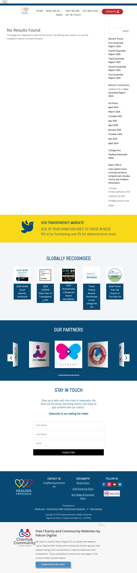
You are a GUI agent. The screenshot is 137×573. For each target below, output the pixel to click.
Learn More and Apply (53, 564)
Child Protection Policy (83, 489)
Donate (111, 11)
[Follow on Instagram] (109, 484)
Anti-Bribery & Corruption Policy (83, 496)
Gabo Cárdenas (96, 509)
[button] (11, 357)
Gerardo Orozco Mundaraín (75, 509)
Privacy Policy (83, 483)
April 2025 (113, 125)
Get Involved (90, 11)
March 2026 (114, 111)
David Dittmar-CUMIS (55, 509)
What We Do (53, 11)
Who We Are (72, 11)
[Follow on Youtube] (114, 484)
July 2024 (112, 138)
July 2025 (112, 120)
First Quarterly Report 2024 (118, 92)
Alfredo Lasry (40, 509)
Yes (4, 2)
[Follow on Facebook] (104, 484)
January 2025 (114, 129)
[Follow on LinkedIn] (120, 484)
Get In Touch (73, 15)
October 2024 (115, 134)
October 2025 (115, 116)
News (59, 15)
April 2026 (113, 107)
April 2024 (113, 143)
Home (39, 11)
